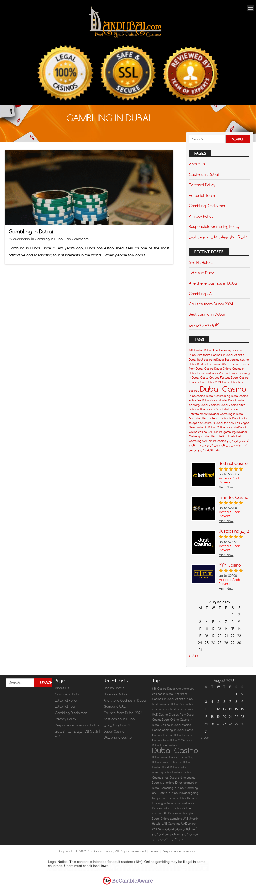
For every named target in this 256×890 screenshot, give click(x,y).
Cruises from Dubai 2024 (211, 303)
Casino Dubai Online (217, 368)
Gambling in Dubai (31, 231)
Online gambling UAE (203, 436)
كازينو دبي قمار (204, 445)
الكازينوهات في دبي (237, 445)
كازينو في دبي (196, 450)
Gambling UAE (201, 293)
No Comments (78, 239)
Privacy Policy (201, 216)
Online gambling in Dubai (230, 432)
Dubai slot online (227, 409)
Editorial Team (202, 195)
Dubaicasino (197, 396)
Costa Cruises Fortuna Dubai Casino (224, 377)
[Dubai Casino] (125, 37)
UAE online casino (214, 441)
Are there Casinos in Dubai (213, 283)
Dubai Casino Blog (218, 396)
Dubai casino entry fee (167, 762)
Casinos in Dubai (204, 174)
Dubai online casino (202, 409)
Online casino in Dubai (231, 427)
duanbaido (21, 239)
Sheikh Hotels (201, 262)
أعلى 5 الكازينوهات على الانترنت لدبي (219, 236)
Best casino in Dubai (207, 314)
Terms (154, 851)
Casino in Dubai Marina (213, 373)
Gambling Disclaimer (207, 205)
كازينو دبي (219, 445)
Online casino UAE (201, 432)
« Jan (193, 655)
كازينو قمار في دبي (204, 324)
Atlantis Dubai (184, 699)
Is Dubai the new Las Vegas (231, 423)
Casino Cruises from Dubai (176, 714)
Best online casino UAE (213, 364)
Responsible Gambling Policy (214, 226)
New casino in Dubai (202, 427)
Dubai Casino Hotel (215, 400)
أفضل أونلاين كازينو (238, 441)
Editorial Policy (202, 184)
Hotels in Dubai (202, 272)
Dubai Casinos (210, 405)
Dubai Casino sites (233, 405)
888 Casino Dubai (200, 350)
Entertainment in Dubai (204, 414)
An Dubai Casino (101, 851)
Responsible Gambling (179, 851)
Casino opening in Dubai (168, 730)
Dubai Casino (223, 388)
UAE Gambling (171, 823)
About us (197, 163)
